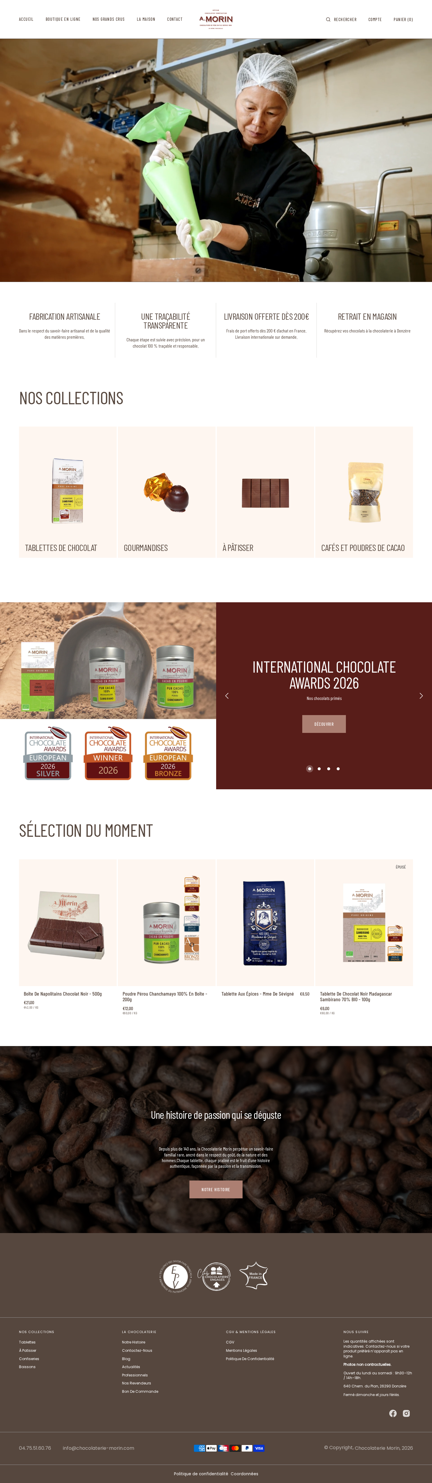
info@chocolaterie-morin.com (98, 1448)
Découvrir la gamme (324, 726)
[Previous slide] (227, 696)
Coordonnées (244, 1474)
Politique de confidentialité (201, 1474)
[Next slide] (421, 696)
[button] (341, 19)
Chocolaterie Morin (377, 1448)
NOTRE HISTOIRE (216, 1189)
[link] (68, 922)
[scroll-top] (418, 1469)
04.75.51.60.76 (35, 1448)
